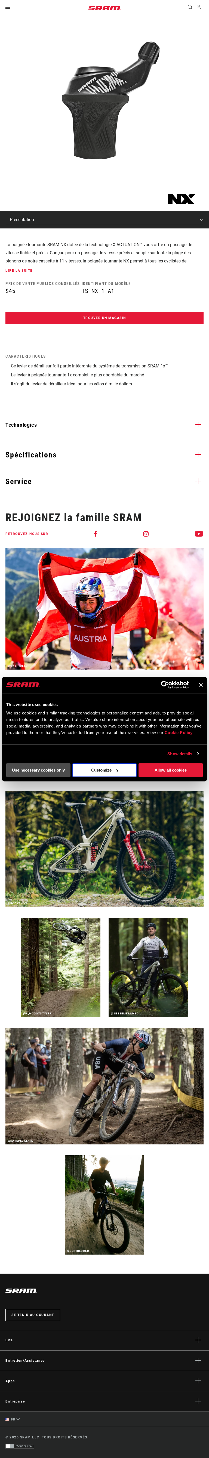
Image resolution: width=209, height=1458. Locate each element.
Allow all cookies (171, 770)
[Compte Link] (198, 8)
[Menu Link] (7, 8)
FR (13, 1419)
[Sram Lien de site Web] (104, 8)
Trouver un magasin (104, 318)
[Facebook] (95, 534)
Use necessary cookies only (38, 770)
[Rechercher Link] (190, 8)
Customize (101, 770)
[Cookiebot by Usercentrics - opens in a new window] (165, 685)
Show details (179, 753)
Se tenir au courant (32, 1315)
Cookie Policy (179, 732)
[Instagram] (146, 534)
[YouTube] (199, 534)
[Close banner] (201, 685)
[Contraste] (10, 1446)
